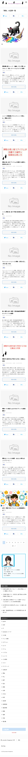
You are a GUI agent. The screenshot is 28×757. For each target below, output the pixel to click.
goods (4, 621)
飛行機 (4, 721)
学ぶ (4, 676)
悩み (4, 683)
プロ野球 (5, 659)
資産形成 (5, 704)
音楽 (4, 718)
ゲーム (4, 649)
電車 (4, 714)
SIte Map (3, 746)
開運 (4, 711)
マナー (4, 662)
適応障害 (5, 707)
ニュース (5, 656)
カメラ (4, 645)
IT (3, 628)
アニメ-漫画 (5, 638)
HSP (4, 625)
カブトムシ (5, 642)
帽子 (4, 680)
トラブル (5, 652)
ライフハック (6, 666)
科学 (4, 697)
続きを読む (14, 86)
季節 (4, 673)
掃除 (4, 72)
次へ (13, 546)
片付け (4, 694)
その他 (4, 635)
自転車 (4, 700)
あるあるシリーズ (7, 631)
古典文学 (5, 669)
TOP (8, 740)
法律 (4, 690)
